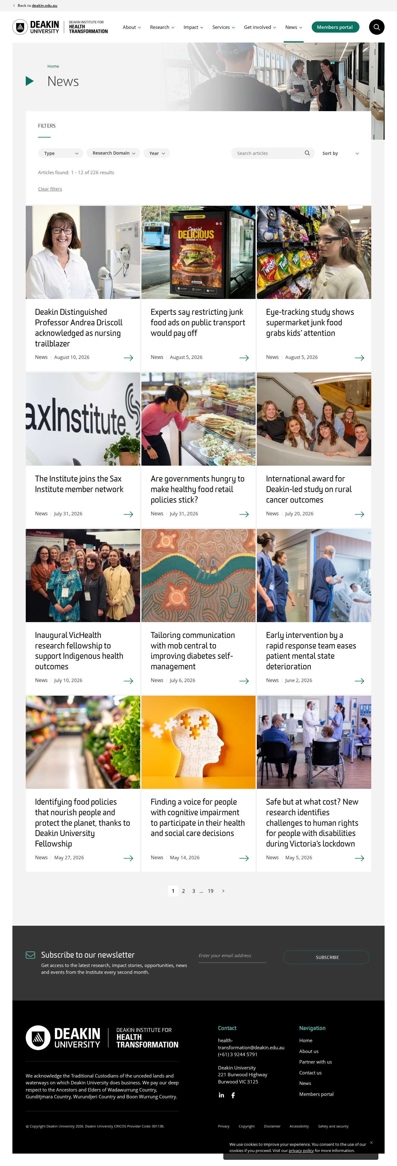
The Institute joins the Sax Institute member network (79, 484)
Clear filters (50, 189)
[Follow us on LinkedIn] (221, 1095)
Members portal (335, 27)
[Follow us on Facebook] (233, 1095)
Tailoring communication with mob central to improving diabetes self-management (193, 651)
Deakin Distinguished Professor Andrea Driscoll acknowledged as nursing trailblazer (79, 328)
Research (159, 27)
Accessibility (299, 1126)
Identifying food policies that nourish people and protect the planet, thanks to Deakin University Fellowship (82, 823)
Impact (191, 27)
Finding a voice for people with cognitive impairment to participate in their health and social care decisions (198, 818)
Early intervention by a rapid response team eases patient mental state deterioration (311, 651)
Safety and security (333, 1126)
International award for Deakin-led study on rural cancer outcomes (309, 490)
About (129, 27)
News (291, 27)
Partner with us (315, 1062)
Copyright (247, 1126)
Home (53, 66)
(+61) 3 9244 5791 (238, 1054)
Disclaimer (272, 1126)
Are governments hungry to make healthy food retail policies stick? (198, 490)
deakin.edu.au (44, 5)
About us (309, 1051)
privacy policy (301, 1150)
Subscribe (327, 958)
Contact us (310, 1072)
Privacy (224, 1126)
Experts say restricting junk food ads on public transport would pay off (198, 323)
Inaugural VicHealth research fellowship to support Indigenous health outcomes (79, 651)
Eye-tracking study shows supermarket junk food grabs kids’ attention (310, 323)
